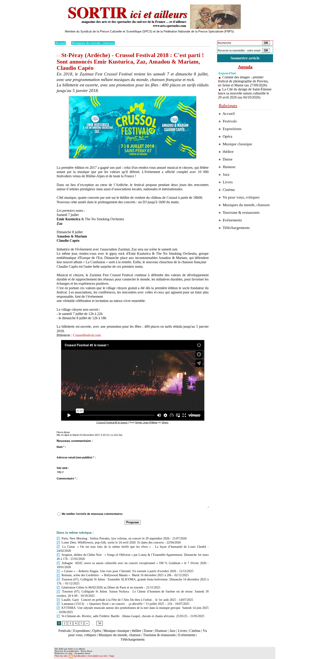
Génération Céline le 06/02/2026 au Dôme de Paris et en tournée (102, 587)
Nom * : (61, 447)
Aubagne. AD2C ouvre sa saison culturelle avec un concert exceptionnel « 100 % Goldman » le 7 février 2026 (133, 563)
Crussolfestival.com (87, 335)
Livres (182, 631)
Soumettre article (245, 58)
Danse (148, 631)
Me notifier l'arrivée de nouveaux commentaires (92, 514)
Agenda (245, 66)
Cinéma (194, 631)
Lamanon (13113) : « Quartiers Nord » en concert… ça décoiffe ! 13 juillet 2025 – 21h (116, 604)
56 (99, 623)
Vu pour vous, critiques (241, 197)
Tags (111, 656)
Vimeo (165, 422)
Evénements (186, 635)
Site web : (63, 468)
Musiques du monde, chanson (93, 43)
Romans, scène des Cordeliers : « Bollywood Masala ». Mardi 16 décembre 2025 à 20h (116, 575)
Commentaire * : (67, 478)
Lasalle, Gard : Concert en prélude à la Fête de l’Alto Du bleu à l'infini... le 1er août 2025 (118, 599)
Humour (161, 631)
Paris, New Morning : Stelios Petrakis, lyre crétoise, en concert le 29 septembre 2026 (115, 538)
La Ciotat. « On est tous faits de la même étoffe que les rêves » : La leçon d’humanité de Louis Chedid (133, 546)
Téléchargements (133, 639)
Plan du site (61, 656)
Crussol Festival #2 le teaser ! (112, 422)
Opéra (96, 631)
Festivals (64, 631)
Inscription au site (97, 656)
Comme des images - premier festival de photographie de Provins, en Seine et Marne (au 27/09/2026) (243, 81)
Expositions (81, 631)
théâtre (136, 631)
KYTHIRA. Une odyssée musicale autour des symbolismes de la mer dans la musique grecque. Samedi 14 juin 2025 (135, 608)
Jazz (172, 631)
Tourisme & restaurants (159, 635)
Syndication (79, 656)
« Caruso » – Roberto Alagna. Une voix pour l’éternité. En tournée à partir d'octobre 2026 (118, 571)
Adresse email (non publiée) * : (76, 457)
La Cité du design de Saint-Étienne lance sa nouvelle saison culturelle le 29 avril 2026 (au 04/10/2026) (244, 93)
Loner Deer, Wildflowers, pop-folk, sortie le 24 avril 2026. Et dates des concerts (112, 542)
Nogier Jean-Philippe (146, 422)
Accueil (60, 43)
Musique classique (116, 631)
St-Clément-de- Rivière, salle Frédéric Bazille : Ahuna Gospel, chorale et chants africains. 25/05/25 (124, 616)
